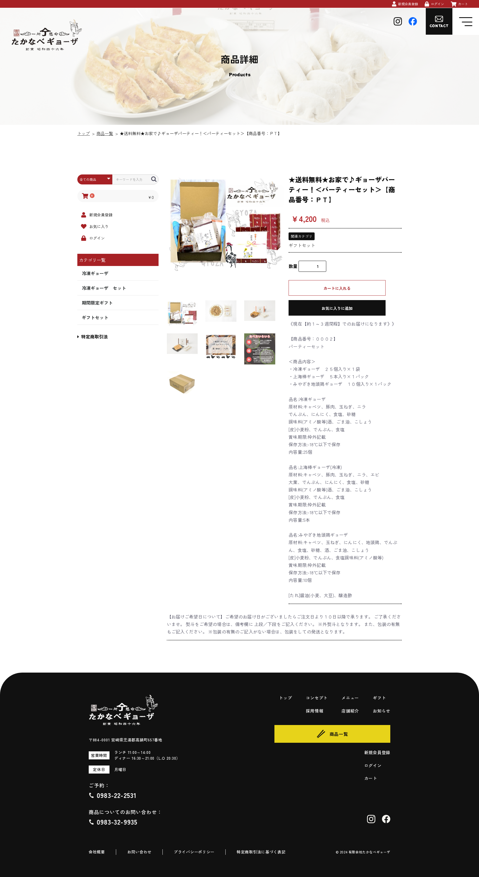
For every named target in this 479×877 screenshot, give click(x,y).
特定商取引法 (94, 336)
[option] (225, 223)
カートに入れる (337, 288)
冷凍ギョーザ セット (104, 288)
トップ (83, 133)
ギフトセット (95, 317)
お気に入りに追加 (337, 308)
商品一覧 (104, 133)
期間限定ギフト (97, 302)
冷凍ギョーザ (95, 273)
